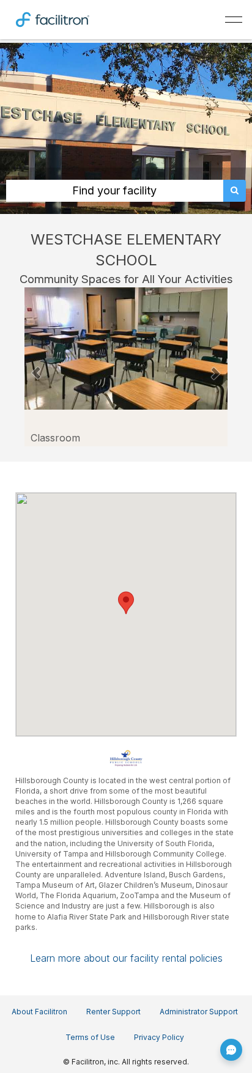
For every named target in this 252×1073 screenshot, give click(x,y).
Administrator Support (199, 1011)
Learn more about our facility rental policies (126, 958)
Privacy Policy (159, 1037)
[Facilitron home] (52, 18)
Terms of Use (90, 1037)
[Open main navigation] (233, 19)
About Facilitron (39, 1011)
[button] (36, 367)
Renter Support (113, 1011)
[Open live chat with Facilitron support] (231, 1050)
